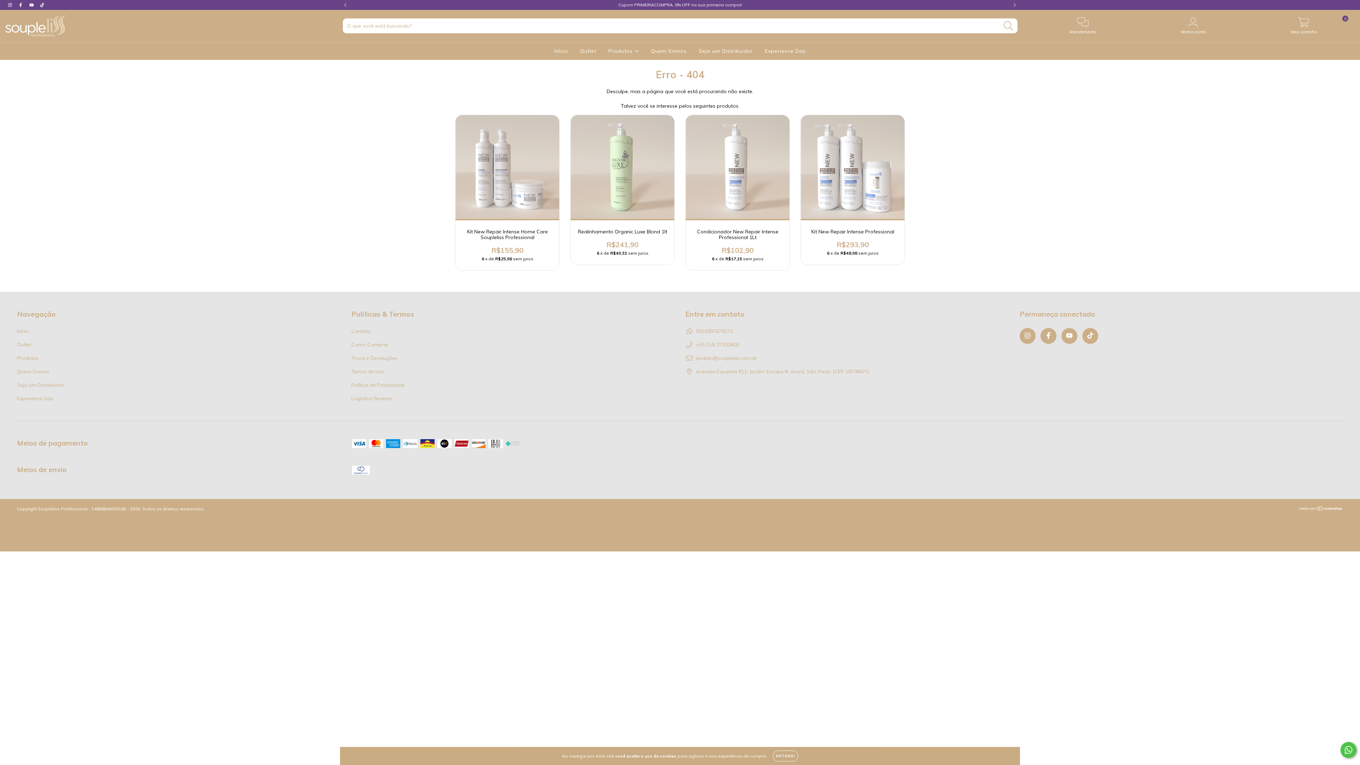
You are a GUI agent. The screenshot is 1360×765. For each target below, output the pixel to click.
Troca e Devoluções (374, 358)
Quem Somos (669, 51)
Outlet (588, 51)
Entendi (785, 756)
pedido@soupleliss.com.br (726, 358)
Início (561, 51)
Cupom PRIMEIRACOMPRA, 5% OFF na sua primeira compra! (680, 4)
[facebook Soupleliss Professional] (21, 5)
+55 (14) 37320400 (717, 344)
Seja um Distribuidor (726, 51)
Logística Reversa (371, 398)
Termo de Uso (368, 371)
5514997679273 (714, 331)
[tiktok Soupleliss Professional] (42, 5)
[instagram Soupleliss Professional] (10, 5)
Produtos (621, 51)
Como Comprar (370, 344)
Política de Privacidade (378, 385)
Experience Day (785, 51)
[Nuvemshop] (1321, 509)
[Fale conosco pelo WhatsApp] (1348, 750)
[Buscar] (1008, 26)
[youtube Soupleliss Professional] (32, 5)
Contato (361, 331)
